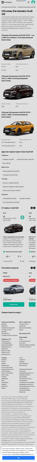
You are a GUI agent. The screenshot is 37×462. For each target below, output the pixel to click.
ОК (18, 458)
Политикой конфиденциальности (22, 454)
